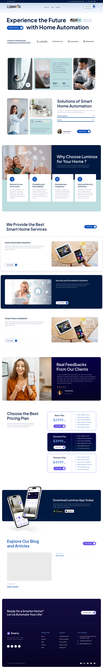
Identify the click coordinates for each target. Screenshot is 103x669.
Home (52, 7)
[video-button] (28, 85)
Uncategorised (11, 583)
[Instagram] (15, 646)
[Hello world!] (29, 566)
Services (58, 7)
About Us (47, 7)
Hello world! (12, 586)
